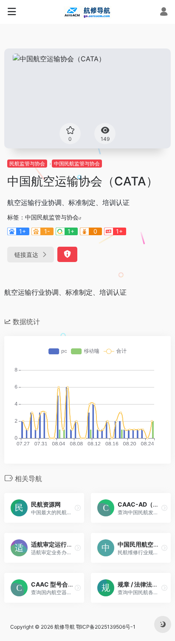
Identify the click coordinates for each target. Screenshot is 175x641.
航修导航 (64, 627)
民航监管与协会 (27, 163)
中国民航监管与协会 (77, 163)
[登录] (163, 12)
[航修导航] (87, 12)
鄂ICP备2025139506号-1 (105, 627)
